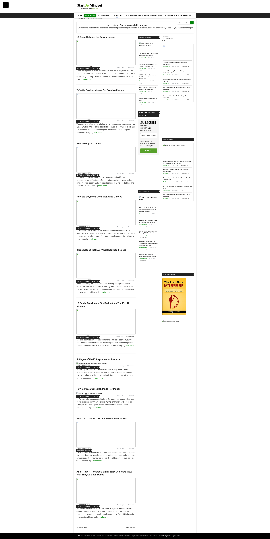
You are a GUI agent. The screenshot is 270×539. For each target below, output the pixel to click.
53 (141, 70)
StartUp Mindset (143, 247)
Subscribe (148, 151)
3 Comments (130, 67)
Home (80, 15)
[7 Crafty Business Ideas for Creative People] (106, 118)
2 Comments (130, 120)
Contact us (117, 15)
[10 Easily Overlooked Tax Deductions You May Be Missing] (106, 334)
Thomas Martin (142, 57)
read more (86, 79)
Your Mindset (103, 15)
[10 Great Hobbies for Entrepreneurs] (106, 65)
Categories (90, 15)
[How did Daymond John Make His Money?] (106, 224)
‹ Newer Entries (81, 527)
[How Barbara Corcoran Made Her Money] (89, 393)
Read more (188, 536)
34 (141, 83)
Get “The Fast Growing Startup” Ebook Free (143, 15)
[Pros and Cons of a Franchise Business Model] (106, 446)
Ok (183, 536)
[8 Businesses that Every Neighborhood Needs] (106, 278)
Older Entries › (131, 527)
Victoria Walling (143, 213)
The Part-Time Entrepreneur (90, 18)
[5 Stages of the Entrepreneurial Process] (91, 363)
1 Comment (130, 366)
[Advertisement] (155, 6)
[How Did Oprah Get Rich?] (106, 171)
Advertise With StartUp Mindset (178, 15)
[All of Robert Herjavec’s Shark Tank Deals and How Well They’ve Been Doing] (106, 502)
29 (141, 104)
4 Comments (130, 227)
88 (141, 60)
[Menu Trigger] (6, 5)
